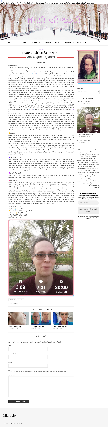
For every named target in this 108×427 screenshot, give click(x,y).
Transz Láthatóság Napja (85, 134)
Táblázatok (36, 43)
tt (73, 109)
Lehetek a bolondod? (84, 101)
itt (11, 111)
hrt (18, 299)
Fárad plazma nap (37, 327)
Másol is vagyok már (83, 140)
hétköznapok (12, 299)
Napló (41, 50)
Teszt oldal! (81, 43)
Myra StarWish (14, 303)
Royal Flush (21, 424)
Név (10, 345)
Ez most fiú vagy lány (60, 327)
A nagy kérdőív (68, 43)
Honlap (10, 362)
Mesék (57, 43)
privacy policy (93, 216)
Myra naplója (54, 21)
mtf (22, 299)
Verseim (48, 43)
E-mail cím (12, 354)
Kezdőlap (25, 43)
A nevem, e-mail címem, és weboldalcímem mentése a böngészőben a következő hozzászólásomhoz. (37, 372)
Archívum (80, 89)
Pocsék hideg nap (14, 327)
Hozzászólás (11, 375)
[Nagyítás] (69, 224)
